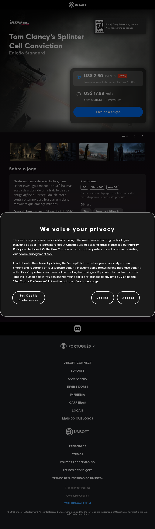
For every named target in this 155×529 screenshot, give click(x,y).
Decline (102, 297)
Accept (128, 297)
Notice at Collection (42, 249)
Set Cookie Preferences (29, 298)
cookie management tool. (36, 254)
